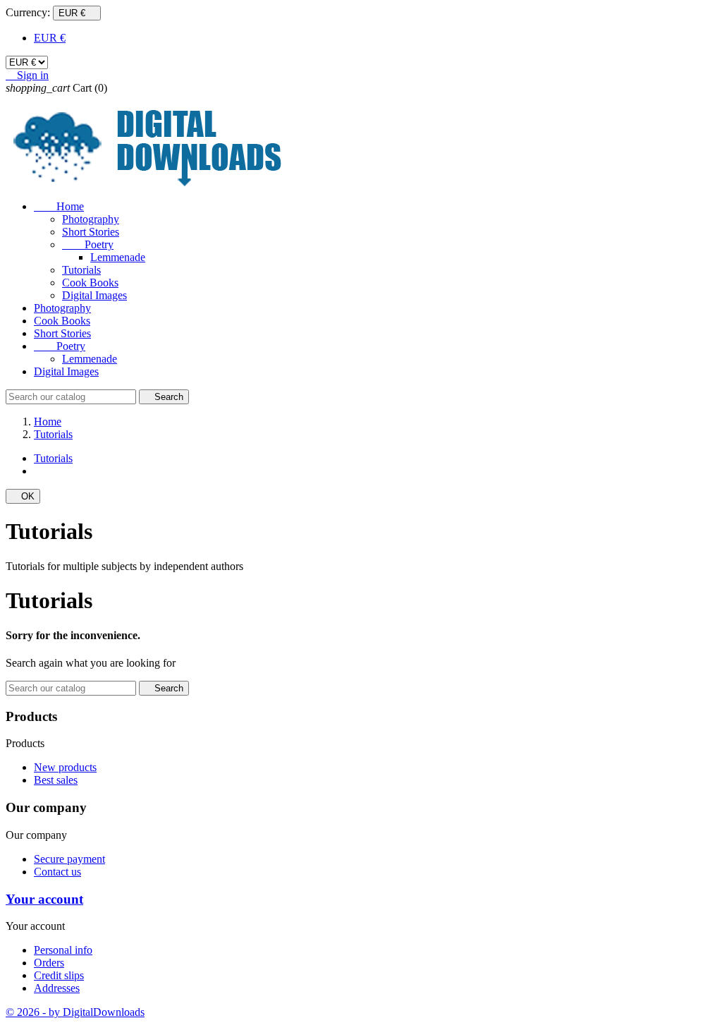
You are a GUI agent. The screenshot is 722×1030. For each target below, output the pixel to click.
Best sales (56, 780)
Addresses (57, 988)
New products (65, 767)
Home (59, 206)
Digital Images (94, 295)
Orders (49, 963)
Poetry (88, 244)
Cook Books (90, 283)
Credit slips (59, 975)
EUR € (50, 38)
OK (23, 496)
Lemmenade (117, 257)
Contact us (57, 872)
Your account (44, 899)
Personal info (63, 950)
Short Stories (90, 232)
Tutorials (81, 270)
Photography (90, 219)
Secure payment (69, 859)
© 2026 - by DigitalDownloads (75, 1012)
